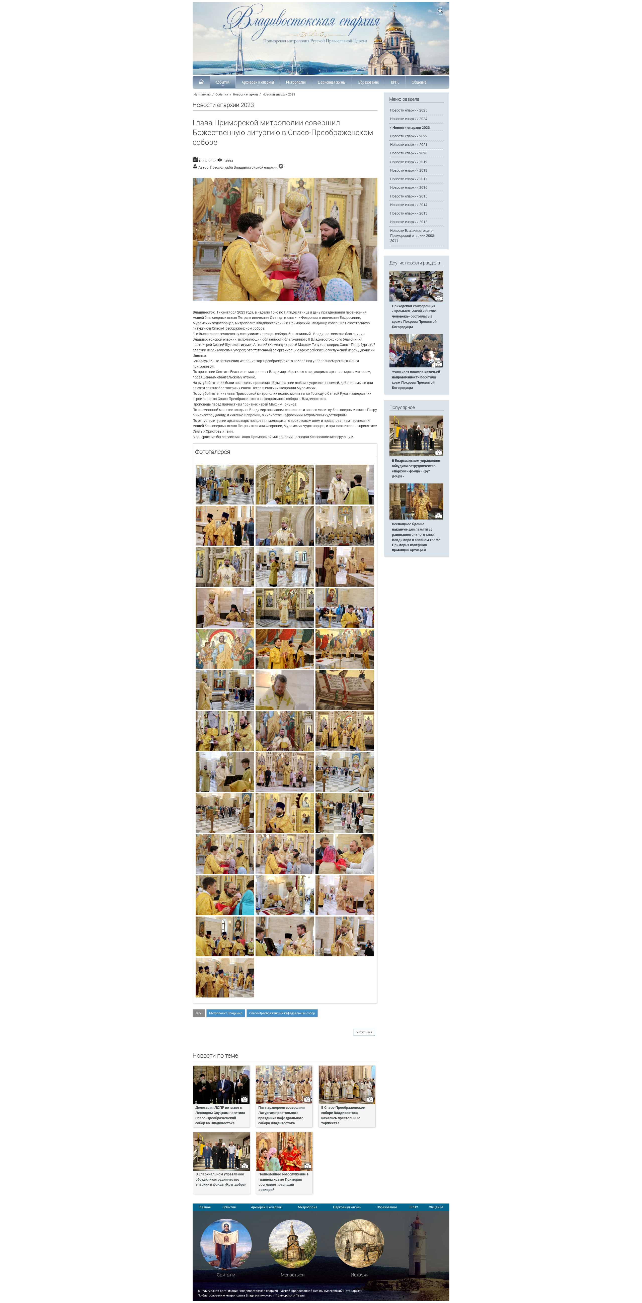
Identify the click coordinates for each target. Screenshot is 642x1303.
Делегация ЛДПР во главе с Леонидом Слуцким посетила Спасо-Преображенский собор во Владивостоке (220, 1116)
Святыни (226, 1274)
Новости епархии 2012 (408, 222)
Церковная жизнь (332, 82)
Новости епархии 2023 (279, 94)
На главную (202, 94)
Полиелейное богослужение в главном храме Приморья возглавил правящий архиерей (284, 1182)
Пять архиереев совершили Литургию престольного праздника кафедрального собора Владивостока (281, 1116)
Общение (419, 82)
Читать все (364, 1032)
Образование (368, 82)
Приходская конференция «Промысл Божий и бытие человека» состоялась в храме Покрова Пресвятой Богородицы (414, 316)
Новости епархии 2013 (408, 213)
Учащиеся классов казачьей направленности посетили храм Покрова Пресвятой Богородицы (416, 380)
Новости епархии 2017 (408, 179)
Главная (204, 1207)
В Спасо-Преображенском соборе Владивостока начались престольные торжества (343, 1116)
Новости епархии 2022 (408, 136)
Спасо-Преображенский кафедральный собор (282, 1013)
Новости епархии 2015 (408, 196)
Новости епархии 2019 (408, 162)
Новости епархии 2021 (408, 145)
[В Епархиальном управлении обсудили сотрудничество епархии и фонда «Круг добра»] (416, 455)
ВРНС (395, 82)
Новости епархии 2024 (408, 119)
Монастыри (293, 1274)
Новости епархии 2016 (408, 187)
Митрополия (296, 82)
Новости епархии (245, 94)
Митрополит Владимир (225, 1013)
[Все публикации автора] (280, 167)
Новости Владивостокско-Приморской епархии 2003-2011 (412, 236)
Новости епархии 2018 (408, 170)
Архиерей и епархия (258, 82)
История (359, 1274)
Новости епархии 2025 (408, 110)
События (222, 82)
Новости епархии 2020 (408, 153)
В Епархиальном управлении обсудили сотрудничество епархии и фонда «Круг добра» (221, 1179)
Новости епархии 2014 (408, 205)
